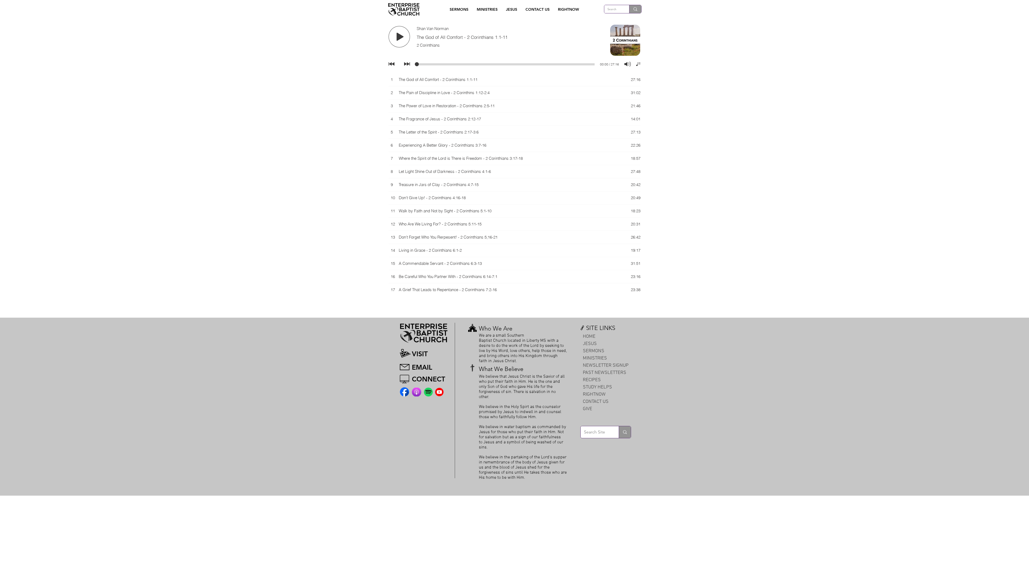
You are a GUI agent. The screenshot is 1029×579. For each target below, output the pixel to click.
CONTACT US (596, 401)
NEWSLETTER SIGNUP (606, 365)
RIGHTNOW (594, 394)
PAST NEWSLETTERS (604, 373)
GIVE (587, 409)
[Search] (635, 9)
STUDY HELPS (597, 387)
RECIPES (592, 380)
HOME (589, 336)
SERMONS (593, 351)
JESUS (590, 344)
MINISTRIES (595, 358)
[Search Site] (625, 432)
